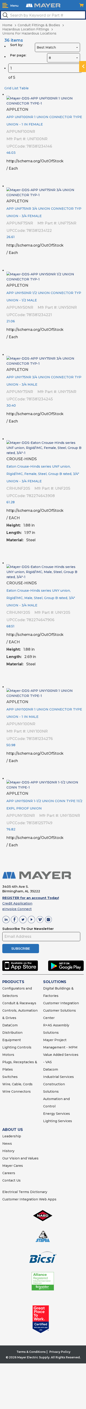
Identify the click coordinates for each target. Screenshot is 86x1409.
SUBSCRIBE (20, 948)
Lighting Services (57, 1121)
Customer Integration (61, 1003)
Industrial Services (58, 1077)
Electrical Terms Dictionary (24, 1192)
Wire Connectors (16, 1091)
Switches (10, 1077)
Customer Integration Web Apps (29, 1199)
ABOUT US (12, 1129)
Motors (8, 1055)
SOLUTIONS (54, 982)
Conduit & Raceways (19, 1003)
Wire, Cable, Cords (17, 1084)
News (7, 1143)
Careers (8, 1173)
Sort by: (16, 45)
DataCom (10, 1025)
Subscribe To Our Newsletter (28, 929)
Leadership (11, 1136)
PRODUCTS (13, 982)
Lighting (9, 1047)
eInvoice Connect (17, 909)
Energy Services (56, 1114)
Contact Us (11, 1180)
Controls (23, 1047)
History (8, 1151)
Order (78, 177)
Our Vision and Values (20, 1158)
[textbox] (43, 15)
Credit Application (17, 903)
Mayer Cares (12, 1166)
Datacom (50, 1069)
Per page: (18, 55)
